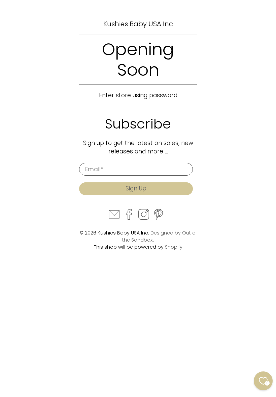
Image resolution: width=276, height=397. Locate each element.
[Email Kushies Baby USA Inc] (114, 218)
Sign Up (136, 188)
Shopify (173, 247)
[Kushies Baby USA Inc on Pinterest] (158, 218)
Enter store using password (138, 95)
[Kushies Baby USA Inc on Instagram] (143, 218)
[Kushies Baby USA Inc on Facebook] (129, 218)
